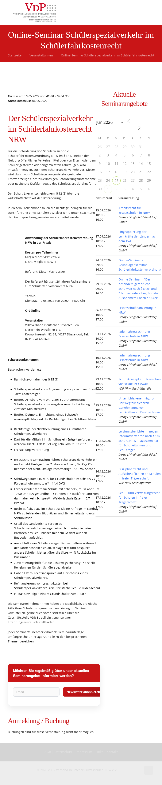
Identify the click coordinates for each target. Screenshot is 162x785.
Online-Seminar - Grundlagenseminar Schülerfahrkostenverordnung (140, 264)
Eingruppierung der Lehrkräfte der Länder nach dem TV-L (138, 236)
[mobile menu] (146, 12)
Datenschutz (63, 752)
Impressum (84, 752)
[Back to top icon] (148, 770)
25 (116, 180)
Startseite (15, 55)
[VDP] (34, 12)
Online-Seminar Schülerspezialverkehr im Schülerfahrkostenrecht (107, 55)
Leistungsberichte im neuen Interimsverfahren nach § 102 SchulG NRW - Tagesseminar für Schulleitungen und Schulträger (139, 440)
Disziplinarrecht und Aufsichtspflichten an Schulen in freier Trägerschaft (140, 473)
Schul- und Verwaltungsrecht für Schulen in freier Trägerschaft (139, 497)
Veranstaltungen (41, 55)
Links (99, 752)
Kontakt (112, 752)
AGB (48, 752)
